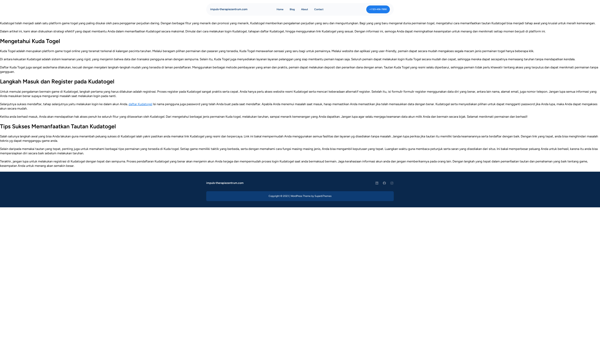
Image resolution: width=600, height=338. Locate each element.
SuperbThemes (323, 196)
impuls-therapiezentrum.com (229, 9)
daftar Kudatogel (140, 104)
